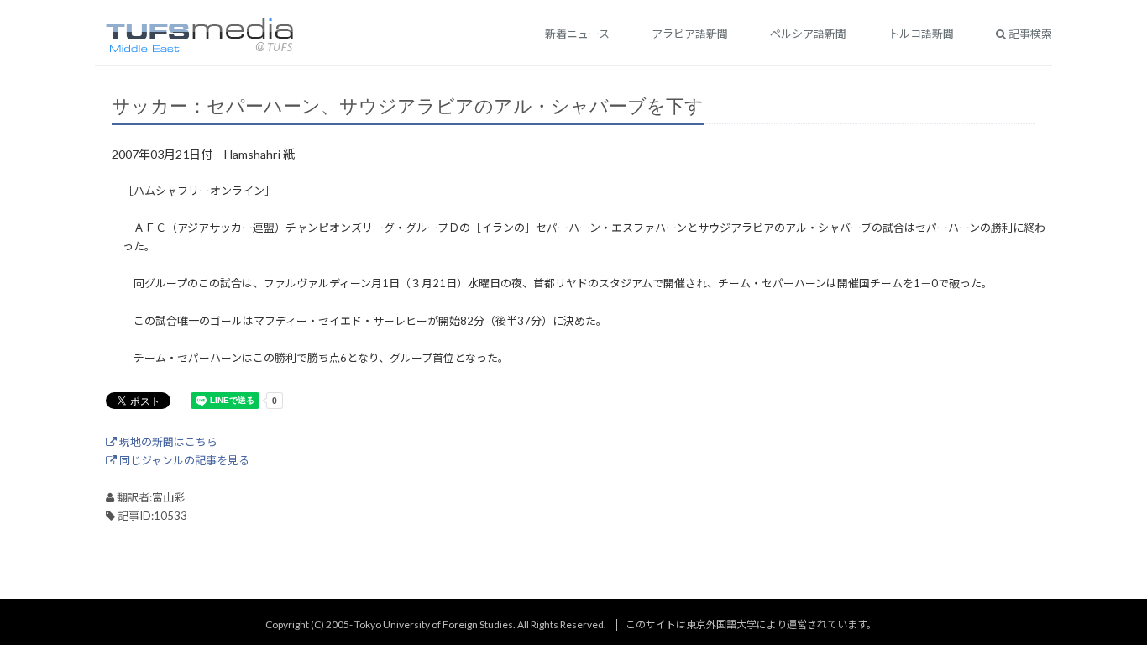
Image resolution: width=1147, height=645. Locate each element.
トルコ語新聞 (921, 33)
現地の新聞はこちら (167, 441)
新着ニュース (577, 33)
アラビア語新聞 (690, 33)
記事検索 (1029, 33)
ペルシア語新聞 (808, 33)
